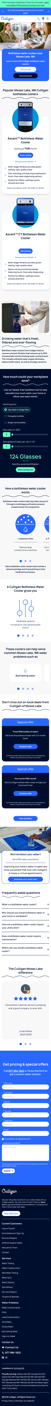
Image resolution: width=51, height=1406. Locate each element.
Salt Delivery (7, 1287)
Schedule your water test (25, 879)
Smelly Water (7, 1326)
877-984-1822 (16, 1070)
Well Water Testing (10, 1273)
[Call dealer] (38, 19)
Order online (25, 155)
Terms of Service (7, 1166)
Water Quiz (7, 1277)
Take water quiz (11, 1213)
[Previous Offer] (3, 11)
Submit (7, 1171)
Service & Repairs (9, 1238)
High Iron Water (8, 1336)
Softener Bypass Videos (12, 1242)
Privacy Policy (40, 1164)
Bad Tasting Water (10, 1331)
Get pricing (25, 69)
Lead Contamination (11, 1317)
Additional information (11, 1143)
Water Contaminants (11, 1307)
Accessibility (28, 1400)
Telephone (7, 1120)
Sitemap (18, 1400)
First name (7, 1083)
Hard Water (7, 1322)
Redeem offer (25, 746)
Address (6, 1102)
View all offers (25, 818)
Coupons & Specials (10, 1296)
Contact (5, 1252)
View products (25, 75)
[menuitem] (43, 18)
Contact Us (11, 1347)
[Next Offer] (48, 11)
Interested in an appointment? (17, 1138)
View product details (24, 161)
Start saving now (25, 469)
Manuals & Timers (9, 1247)
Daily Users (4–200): (12, 429)
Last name (7, 1092)
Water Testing (8, 1263)
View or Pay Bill (8, 1228)
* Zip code (7, 1111)
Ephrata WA (19, 1368)
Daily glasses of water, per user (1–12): (19, 441)
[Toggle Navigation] (47, 18)
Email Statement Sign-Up (13, 1233)
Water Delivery (8, 1282)
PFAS (4, 1312)
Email (5, 1129)
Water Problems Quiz (11, 1268)
